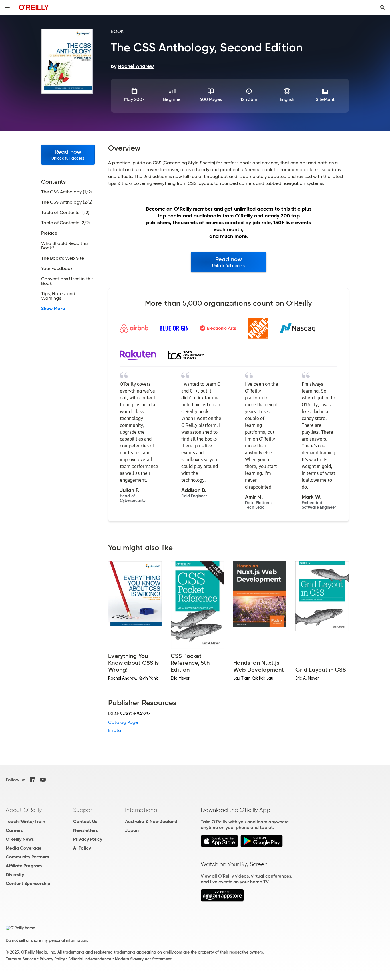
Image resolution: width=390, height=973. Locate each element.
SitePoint (325, 99)
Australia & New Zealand (151, 821)
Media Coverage (23, 848)
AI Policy (82, 848)
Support (83, 809)
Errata (114, 730)
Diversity (15, 875)
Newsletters (85, 830)
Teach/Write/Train (25, 821)
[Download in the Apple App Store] (219, 846)
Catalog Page (123, 722)
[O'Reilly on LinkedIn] (32, 779)
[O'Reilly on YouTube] (43, 779)
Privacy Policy (87, 839)
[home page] (34, 7)
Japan (132, 830)
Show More (53, 308)
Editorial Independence (89, 959)
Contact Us (85, 821)
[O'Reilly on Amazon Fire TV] (222, 900)
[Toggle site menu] (7, 7)
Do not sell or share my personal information (46, 940)
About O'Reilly (24, 809)
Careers (14, 830)
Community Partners (27, 857)
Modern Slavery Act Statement (143, 959)
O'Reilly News (20, 839)
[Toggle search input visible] (382, 7)
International (141, 809)
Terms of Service (21, 959)
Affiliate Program (24, 866)
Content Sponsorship (28, 883)
